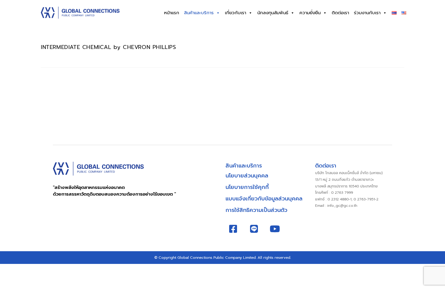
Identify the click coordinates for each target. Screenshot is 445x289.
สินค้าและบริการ (199, 12)
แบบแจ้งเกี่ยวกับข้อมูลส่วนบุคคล (264, 198)
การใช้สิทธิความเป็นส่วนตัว (256, 210)
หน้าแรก (171, 12)
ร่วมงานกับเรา (367, 12)
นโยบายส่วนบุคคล (247, 175)
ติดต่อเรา (340, 12)
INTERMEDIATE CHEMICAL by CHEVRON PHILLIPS (108, 47)
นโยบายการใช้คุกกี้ (247, 187)
